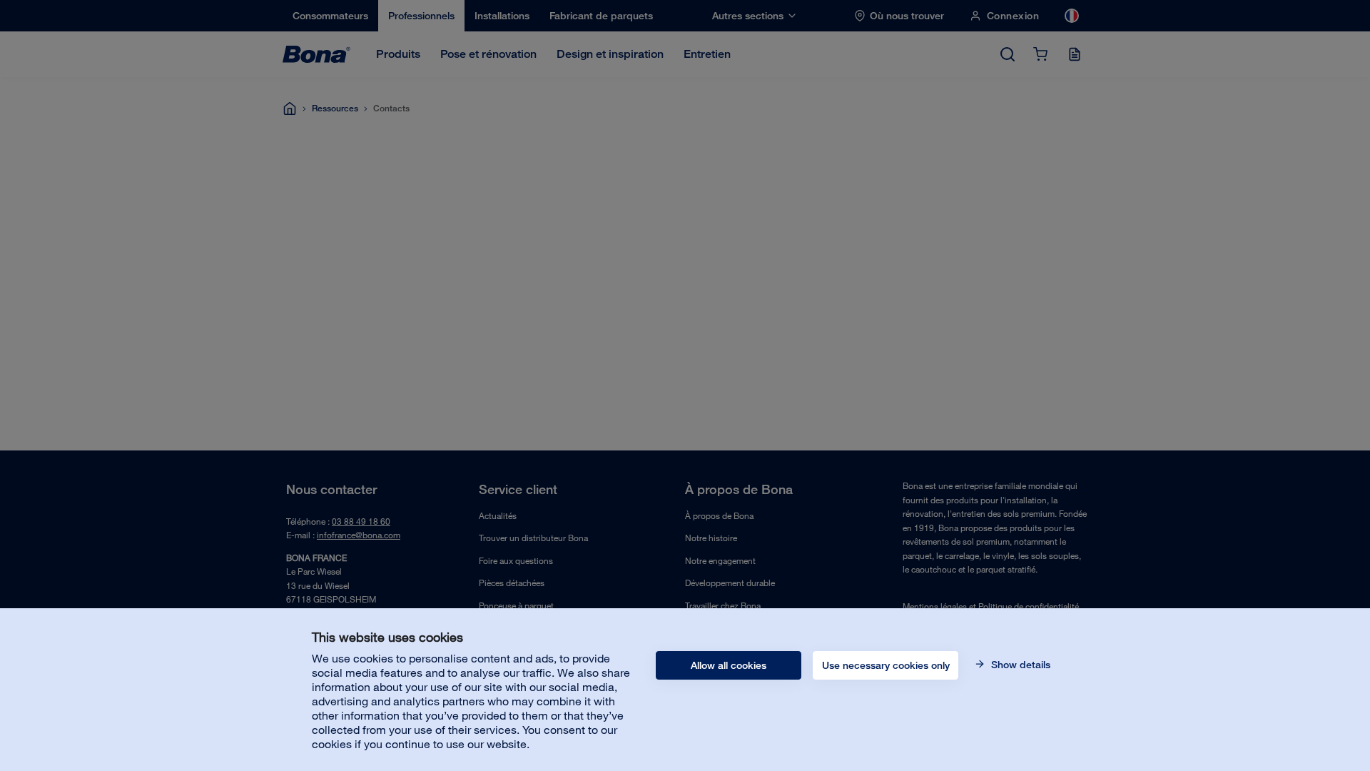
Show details (1019, 664)
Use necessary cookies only (886, 665)
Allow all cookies (728, 665)
